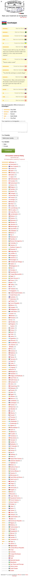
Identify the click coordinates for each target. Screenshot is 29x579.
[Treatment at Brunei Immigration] (5, 369)
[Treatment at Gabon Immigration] (5, 264)
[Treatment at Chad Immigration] (5, 549)
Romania (12, 317)
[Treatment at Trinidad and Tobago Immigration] (5, 261)
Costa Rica (13, 212)
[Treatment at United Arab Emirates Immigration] (5, 293)
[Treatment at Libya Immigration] (5, 506)
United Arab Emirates (16, 293)
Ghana (12, 448)
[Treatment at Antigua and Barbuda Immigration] (5, 375)
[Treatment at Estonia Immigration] (5, 218)
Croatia (12, 205)
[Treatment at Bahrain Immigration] (5, 315)
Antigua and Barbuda (16, 375)
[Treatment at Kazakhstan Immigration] (5, 342)
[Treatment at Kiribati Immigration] (5, 504)
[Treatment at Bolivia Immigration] (5, 232)
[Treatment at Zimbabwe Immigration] (5, 230)
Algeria (12, 425)
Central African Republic (17, 547)
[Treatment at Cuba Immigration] (5, 363)
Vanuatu (12, 440)
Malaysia (12, 388)
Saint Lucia (13, 479)
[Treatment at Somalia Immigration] (5, 270)
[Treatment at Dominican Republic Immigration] (5, 520)
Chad (11, 549)
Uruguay (12, 367)
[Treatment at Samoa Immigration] (5, 481)
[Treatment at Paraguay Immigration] (5, 255)
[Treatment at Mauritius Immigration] (5, 365)
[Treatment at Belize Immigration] (5, 465)
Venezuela (13, 487)
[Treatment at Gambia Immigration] (5, 537)
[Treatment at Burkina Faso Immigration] (5, 467)
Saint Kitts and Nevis (16, 477)
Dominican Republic (16, 520)
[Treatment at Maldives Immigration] (5, 353)
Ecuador (12, 433)
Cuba (11, 363)
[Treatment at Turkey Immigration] (5, 284)
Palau (12, 456)
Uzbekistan (13, 421)
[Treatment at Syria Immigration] (5, 429)
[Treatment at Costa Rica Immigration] (5, 212)
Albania (12, 413)
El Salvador (13, 446)
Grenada (12, 469)
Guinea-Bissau (14, 471)
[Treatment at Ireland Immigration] (5, 191)
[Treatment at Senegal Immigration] (5, 529)
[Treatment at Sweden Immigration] (5, 189)
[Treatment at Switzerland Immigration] (5, 183)
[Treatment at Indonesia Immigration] (5, 299)
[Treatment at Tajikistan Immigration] (5, 462)
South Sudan (14, 568)
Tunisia (12, 404)
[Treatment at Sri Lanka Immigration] (5, 210)
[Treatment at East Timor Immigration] (5, 377)
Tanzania (12, 359)
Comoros (12, 552)
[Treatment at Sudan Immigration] (5, 570)
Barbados (13, 444)
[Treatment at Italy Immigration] (5, 282)
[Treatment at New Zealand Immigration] (5, 166)
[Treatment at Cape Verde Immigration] (5, 496)
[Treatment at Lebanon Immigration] (5, 344)
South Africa (13, 311)
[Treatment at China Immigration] (5, 512)
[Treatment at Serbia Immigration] (5, 355)
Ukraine (12, 396)
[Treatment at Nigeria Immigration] (5, 523)
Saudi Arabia (14, 516)
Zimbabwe (13, 230)
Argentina (13, 338)
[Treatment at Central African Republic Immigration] (5, 547)
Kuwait (12, 415)
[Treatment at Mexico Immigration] (5, 305)
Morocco (12, 398)
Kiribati (12, 504)
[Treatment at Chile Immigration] (5, 334)
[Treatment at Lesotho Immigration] (5, 253)
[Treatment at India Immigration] (5, 392)
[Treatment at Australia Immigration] (5, 297)
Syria (11, 429)
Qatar (11, 518)
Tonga (12, 483)
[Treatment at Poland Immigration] (5, 301)
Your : (6, 135)
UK (11, 286)
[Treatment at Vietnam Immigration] (5, 514)
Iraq (11, 452)
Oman (12, 203)
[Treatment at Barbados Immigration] (5, 444)
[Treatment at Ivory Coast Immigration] (5, 502)
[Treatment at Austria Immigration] (5, 174)
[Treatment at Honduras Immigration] (5, 436)
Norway (12, 201)
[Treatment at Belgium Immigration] (5, 187)
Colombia (13, 243)
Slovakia (12, 322)
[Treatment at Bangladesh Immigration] (5, 531)
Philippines (13, 309)
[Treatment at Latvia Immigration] (5, 336)
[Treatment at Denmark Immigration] (5, 195)
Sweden (12, 189)
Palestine (13, 373)
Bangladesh (13, 531)
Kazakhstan (13, 342)
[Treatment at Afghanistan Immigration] (5, 545)
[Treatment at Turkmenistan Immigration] (5, 527)
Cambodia (13, 400)
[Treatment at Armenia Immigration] (5, 351)
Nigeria (12, 523)
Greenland (13, 164)
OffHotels (19, 574)
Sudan (12, 570)
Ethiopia (12, 222)
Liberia (12, 543)
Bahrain (12, 315)
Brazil (12, 332)
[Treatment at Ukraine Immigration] (5, 396)
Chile (11, 334)
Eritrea (12, 556)
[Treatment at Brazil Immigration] (5, 332)
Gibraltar (12, 409)
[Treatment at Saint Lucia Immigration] (5, 479)
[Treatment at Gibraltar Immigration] (5, 409)
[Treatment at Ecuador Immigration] (5, 433)
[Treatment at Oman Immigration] (5, 203)
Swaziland (13, 272)
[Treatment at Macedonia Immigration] (5, 438)
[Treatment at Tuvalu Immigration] (5, 485)
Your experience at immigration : (13, 121)
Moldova (12, 525)
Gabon (12, 264)
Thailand (12, 288)
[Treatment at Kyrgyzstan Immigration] (5, 251)
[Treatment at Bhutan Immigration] (5, 162)
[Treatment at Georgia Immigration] (5, 199)
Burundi (12, 494)
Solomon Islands (15, 460)
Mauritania (13, 562)
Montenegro (13, 226)
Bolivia (12, 232)
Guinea (12, 450)
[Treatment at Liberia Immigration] (5, 543)
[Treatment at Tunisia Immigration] (5, 404)
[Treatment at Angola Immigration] (5, 489)
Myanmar (13, 406)
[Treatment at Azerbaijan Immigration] (5, 402)
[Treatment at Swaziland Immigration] (5, 272)
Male (4, 144)
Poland (12, 301)
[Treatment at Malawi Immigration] (5, 535)
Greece (12, 185)
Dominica (13, 257)
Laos (11, 411)
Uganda (12, 419)
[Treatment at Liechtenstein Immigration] (5, 214)
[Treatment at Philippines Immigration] (5, 309)
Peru (11, 348)
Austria (12, 174)
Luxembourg (13, 208)
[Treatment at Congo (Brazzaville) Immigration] (5, 274)
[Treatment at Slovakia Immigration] (5, 322)
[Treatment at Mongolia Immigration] (5, 371)
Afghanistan (13, 545)
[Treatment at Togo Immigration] (5, 541)
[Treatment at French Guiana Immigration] (5, 500)
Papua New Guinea (16, 458)
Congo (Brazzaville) (16, 274)
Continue (8, 151)
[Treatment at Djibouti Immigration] (5, 431)
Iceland (12, 168)
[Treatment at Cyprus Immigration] (5, 326)
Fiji (11, 235)
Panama (12, 417)
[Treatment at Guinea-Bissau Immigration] (5, 471)
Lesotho (12, 253)
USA (11, 384)
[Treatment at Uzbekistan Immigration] (5, 421)
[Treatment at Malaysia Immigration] (5, 388)
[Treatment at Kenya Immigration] (5, 330)
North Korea (13, 380)
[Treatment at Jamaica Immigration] (5, 245)
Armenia (12, 351)
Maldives (12, 353)
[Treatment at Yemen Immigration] (5, 510)
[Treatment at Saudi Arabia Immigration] (5, 516)
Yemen (12, 510)
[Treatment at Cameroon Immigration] (5, 539)
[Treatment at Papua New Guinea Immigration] (5, 458)
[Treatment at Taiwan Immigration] (5, 357)
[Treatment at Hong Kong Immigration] (5, 386)
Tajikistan (13, 462)
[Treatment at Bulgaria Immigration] (5, 324)
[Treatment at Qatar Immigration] (5, 518)
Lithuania (13, 224)
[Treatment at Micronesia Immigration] (5, 475)
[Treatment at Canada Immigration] (5, 181)
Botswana (13, 237)
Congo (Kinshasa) (15, 554)
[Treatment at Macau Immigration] (5, 533)
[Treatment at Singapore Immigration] (5, 290)
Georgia (12, 199)
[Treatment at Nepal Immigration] (5, 361)
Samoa (12, 481)
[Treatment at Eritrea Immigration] (5, 556)
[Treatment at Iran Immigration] (5, 319)
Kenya (12, 330)
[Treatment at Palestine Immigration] (5, 373)
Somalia (12, 270)
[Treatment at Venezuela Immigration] (5, 487)
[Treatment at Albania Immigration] (5, 413)
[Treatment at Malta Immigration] (5, 346)
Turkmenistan (14, 527)
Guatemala (13, 423)
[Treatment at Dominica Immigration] (5, 257)
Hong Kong (13, 386)
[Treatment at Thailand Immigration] (5, 288)
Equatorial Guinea (15, 498)
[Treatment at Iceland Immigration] (5, 168)
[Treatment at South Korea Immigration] (5, 295)
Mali (11, 268)
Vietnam (12, 514)
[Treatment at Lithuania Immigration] (5, 224)
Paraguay (13, 255)
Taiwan (12, 357)
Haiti (11, 558)
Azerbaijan (13, 402)
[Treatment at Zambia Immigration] (5, 442)
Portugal (12, 193)
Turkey (12, 284)
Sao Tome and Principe (17, 564)
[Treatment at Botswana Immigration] (5, 237)
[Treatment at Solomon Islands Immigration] (5, 460)
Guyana (12, 473)
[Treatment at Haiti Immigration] (5, 558)
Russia (12, 390)
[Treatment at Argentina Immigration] (5, 338)
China (12, 512)
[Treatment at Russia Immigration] (5, 390)
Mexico (12, 305)
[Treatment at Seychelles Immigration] (5, 228)
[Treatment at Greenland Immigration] (5, 164)
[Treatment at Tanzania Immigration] (5, 359)
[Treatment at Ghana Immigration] (5, 448)
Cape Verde (13, 496)
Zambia (12, 442)
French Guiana (14, 500)
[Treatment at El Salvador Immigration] (5, 446)
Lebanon (12, 344)
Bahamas (13, 220)
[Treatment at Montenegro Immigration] (5, 226)
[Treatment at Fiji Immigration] (5, 235)
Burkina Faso (14, 467)
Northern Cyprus (15, 247)
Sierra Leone (14, 566)
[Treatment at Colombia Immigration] (5, 243)
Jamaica (12, 245)
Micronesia (13, 475)
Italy (11, 282)
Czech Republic (14, 303)
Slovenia (12, 340)
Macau (12, 533)
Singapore (13, 290)
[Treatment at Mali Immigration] (5, 268)
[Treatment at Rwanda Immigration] (5, 249)
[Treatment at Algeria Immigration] (5, 425)
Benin (12, 491)
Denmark (12, 195)
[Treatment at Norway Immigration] (5, 201)
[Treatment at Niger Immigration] (5, 276)
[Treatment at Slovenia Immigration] (5, 340)
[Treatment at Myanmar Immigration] (5, 406)
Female (5, 146)
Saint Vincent (14, 278)
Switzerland (13, 183)
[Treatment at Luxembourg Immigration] (5, 208)
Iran (11, 319)
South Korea (13, 295)
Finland (12, 197)
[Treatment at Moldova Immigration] (5, 525)
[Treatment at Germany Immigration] (5, 172)
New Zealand (14, 166)
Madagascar (13, 266)
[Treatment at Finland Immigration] (5, 197)
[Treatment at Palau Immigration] (5, 456)
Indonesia (13, 299)
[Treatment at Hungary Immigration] (5, 307)
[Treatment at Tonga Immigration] (5, 483)
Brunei (12, 369)
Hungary (12, 307)
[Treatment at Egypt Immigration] (5, 394)
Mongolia (13, 371)
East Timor (13, 377)
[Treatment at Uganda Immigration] (5, 419)
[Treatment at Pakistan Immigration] (5, 454)
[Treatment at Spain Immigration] (5, 170)
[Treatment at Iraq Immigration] (5, 452)
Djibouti (12, 431)
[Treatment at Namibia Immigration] (5, 239)
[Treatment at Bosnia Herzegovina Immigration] (5, 241)
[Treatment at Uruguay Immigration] (5, 367)
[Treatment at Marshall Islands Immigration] (5, 560)
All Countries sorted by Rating (14, 155)
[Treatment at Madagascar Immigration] (5, 266)
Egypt (12, 394)
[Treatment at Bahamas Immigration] (5, 220)
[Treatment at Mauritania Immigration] (5, 562)
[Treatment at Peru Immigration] (5, 348)
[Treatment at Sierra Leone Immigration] (5, 566)
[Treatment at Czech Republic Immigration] (5, 303)
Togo (11, 541)
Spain (12, 170)
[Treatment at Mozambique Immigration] (5, 427)
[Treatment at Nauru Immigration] (5, 508)
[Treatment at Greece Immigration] (5, 185)
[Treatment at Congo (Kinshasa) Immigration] (5, 554)
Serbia (12, 355)
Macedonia (13, 438)
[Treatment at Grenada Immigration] (5, 469)
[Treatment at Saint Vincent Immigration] (5, 278)
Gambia (12, 537)
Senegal (12, 529)
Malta (11, 346)
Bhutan (12, 162)
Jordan (12, 328)
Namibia (12, 239)
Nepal (12, 361)
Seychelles (13, 228)
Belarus (12, 216)
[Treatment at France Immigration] (5, 280)
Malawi (12, 535)
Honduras (13, 436)
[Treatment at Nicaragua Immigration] (5, 259)
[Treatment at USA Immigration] (5, 384)
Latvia (12, 336)
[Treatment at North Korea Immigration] (5, 380)
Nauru (12, 508)
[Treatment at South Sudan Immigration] (5, 568)
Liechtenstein (14, 214)
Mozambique (14, 427)
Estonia (12, 218)
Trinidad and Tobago (16, 261)
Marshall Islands (15, 560)
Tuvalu (12, 485)
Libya (11, 506)
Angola (12, 489)
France (12, 280)
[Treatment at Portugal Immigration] (5, 193)
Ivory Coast (13, 502)
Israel (11, 313)
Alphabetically (14, 157)
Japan (12, 176)
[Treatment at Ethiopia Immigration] (5, 222)
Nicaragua (13, 259)
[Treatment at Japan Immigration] (5, 176)
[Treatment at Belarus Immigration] (5, 216)
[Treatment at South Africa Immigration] (5, 311)
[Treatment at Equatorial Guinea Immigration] (5, 498)
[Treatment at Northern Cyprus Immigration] (5, 247)
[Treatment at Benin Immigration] (5, 491)
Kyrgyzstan (13, 251)
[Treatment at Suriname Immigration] (5, 382)
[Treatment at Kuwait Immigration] (5, 415)
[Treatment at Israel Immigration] (5, 313)
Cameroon (13, 539)
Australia (12, 297)
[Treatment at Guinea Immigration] (5, 450)
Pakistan (12, 454)
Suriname (13, 382)
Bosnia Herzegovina (16, 241)
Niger (11, 276)
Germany (12, 172)
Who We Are (23, 17)
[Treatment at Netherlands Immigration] (5, 179)
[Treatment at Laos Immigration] (5, 411)
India (11, 392)
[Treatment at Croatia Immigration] (5, 205)
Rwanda (12, 249)
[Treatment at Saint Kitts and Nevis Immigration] (5, 477)
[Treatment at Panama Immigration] (5, 417)
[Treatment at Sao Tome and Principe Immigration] (5, 564)
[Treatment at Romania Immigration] (5, 317)
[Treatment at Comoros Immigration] (5, 552)
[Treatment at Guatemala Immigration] (5, 423)
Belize (12, 465)
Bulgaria (12, 324)
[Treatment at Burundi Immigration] (5, 494)
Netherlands (13, 179)
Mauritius (12, 365)
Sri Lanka (13, 210)
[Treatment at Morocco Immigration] (5, 398)
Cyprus (12, 326)
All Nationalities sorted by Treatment (14, 159)
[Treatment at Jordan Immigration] (5, 328)
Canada (12, 181)
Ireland (12, 191)
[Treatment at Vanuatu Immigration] (5, 440)
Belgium (12, 187)
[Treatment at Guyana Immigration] (5, 473)
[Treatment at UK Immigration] (5, 286)
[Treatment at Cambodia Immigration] (5, 400)
